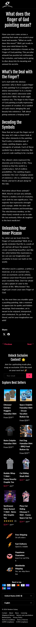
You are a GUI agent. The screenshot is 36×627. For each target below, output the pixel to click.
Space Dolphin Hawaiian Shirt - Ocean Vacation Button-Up (26, 410)
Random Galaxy (13, 609)
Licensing (24, 613)
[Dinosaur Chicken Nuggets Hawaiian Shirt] (10, 395)
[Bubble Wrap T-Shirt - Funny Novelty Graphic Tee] (10, 464)
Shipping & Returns (8, 615)
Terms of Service (22, 620)
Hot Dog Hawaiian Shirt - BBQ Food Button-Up (26, 445)
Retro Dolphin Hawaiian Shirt (10, 442)
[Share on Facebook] (8, 334)
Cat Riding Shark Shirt (24, 474)
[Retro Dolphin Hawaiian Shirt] (10, 431)
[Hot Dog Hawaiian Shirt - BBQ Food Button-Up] (26, 431)
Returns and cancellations (24, 615)
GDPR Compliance (8, 622)
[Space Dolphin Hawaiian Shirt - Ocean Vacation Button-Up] (26, 395)
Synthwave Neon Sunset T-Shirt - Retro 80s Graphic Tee (10, 512)
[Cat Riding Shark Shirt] (26, 464)
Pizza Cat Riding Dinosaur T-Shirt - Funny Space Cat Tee (26, 512)
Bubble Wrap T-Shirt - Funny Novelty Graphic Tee (10, 477)
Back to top (17, 582)
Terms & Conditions (8, 620)
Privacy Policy (17, 617)
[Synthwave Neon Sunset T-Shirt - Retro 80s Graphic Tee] (10, 496)
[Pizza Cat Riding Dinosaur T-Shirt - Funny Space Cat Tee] (26, 496)
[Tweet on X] (4, 334)
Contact (4, 613)
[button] (28, 4)
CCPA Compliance (22, 622)
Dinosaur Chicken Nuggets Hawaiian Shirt (10, 409)
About (11, 613)
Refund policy (6, 617)
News (17, 613)
